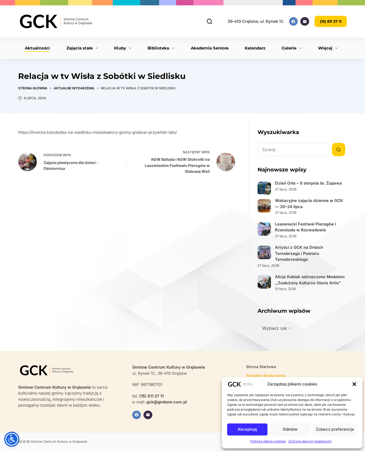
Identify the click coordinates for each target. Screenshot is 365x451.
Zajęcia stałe (80, 48)
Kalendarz (255, 48)
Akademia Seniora (209, 48)
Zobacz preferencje (335, 429)
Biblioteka (158, 48)
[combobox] (293, 149)
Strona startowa (261, 366)
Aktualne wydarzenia (265, 375)
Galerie (289, 48)
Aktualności (37, 48)
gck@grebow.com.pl (166, 401)
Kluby (120, 48)
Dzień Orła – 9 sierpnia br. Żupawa (308, 183)
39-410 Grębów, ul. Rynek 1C (256, 21)
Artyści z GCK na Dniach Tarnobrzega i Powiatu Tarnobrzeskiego (299, 253)
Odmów (290, 429)
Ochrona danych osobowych (310, 441)
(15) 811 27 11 (330, 21)
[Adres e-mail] (304, 21)
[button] (354, 384)
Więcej (325, 48)
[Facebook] (293, 21)
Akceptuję (247, 429)
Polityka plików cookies (268, 441)
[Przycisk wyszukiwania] (338, 149)
